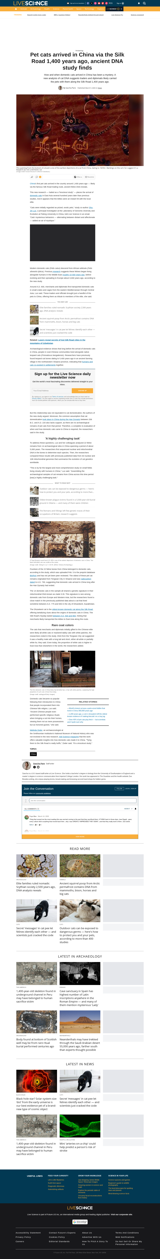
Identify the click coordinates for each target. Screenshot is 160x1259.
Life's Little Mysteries (56, 1180)
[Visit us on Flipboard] (102, 3)
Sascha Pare (71, 88)
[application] (62, 242)
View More (80, 836)
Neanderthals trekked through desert (91, 15)
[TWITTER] (35, 767)
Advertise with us (91, 1237)
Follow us (79, 177)
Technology (89, 9)
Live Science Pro (117, 15)
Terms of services (58, 396)
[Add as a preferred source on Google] (80, 1222)
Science (56, 9)
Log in (127, 788)
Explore (101, 9)
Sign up (133, 788)
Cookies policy (57, 1237)
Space (78, 9)
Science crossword (137, 15)
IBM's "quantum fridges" (62, 15)
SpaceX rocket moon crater (36, 15)
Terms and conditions (127, 1233)
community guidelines (43, 793)
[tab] (32, 809)
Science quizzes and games (119, 1180)
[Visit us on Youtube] (99, 3)
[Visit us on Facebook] (88, 3)
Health (47, 9)
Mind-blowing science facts (118, 1193)
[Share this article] (32, 177)
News (100, 88)
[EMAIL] (39, 767)
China (32, 184)
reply (31, 825)
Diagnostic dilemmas (56, 1186)
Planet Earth (68, 9)
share (126, 825)
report (132, 825)
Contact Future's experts (62, 1233)
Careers (20, 1241)
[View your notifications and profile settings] (139, 3)
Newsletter (91, 177)
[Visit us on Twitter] (91, 3)
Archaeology (35, 9)
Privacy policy (23, 1237)
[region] (80, 819)
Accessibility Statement (28, 1233)
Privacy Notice (36, 398)
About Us (87, 1233)
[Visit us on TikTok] (106, 3)
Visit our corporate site (121, 1214)
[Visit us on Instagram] (95, 3)
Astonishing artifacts (56, 1189)
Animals (23, 9)
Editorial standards (59, 1241)
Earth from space (54, 1183)
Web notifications (124, 1237)
